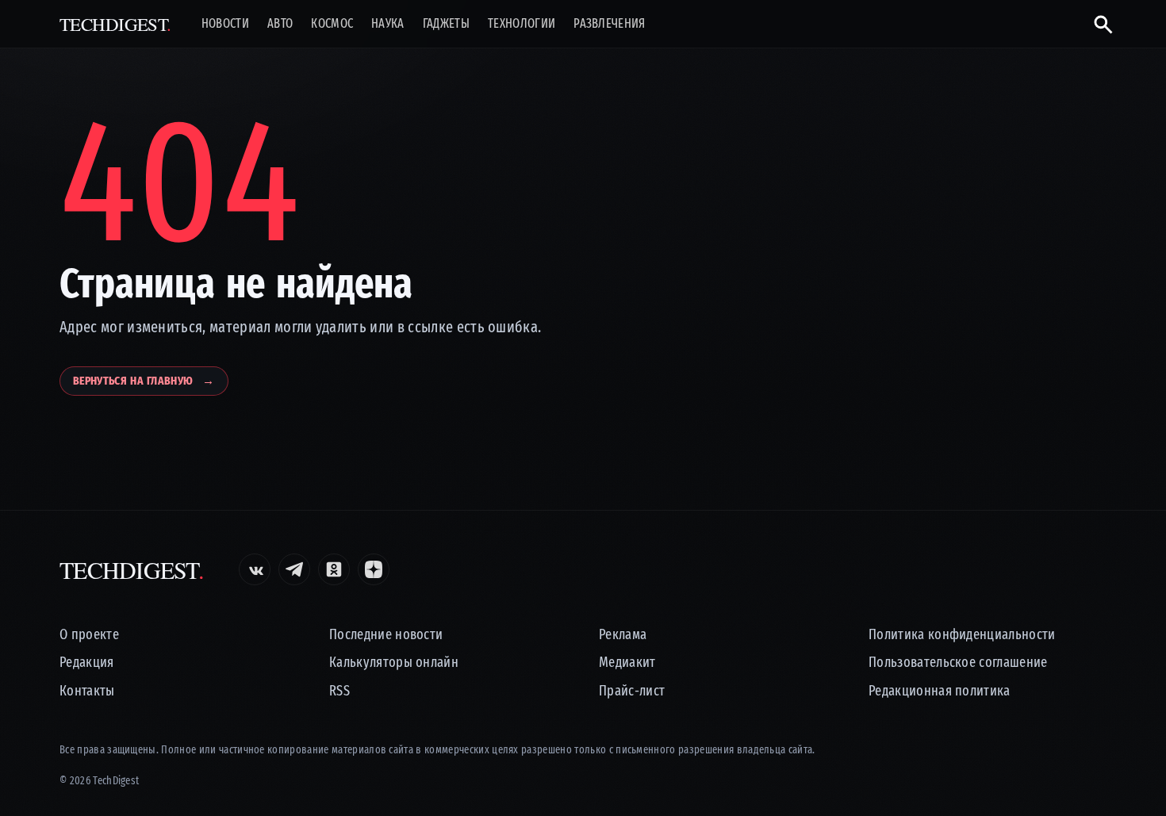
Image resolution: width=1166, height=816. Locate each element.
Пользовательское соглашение (958, 662)
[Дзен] (373, 569)
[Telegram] (294, 569)
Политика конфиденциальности (962, 634)
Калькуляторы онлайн (393, 662)
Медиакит (627, 662)
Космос (332, 23)
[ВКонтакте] (254, 569)
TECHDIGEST (115, 24)
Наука (388, 23)
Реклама (622, 634)
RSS (339, 691)
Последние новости (386, 634)
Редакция (86, 662)
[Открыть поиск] (1097, 24)
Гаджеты (446, 23)
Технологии (521, 23)
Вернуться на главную (144, 381)
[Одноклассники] (334, 569)
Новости (225, 23)
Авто (280, 23)
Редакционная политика (940, 691)
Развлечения (609, 23)
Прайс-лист (632, 691)
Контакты (87, 691)
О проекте (89, 634)
